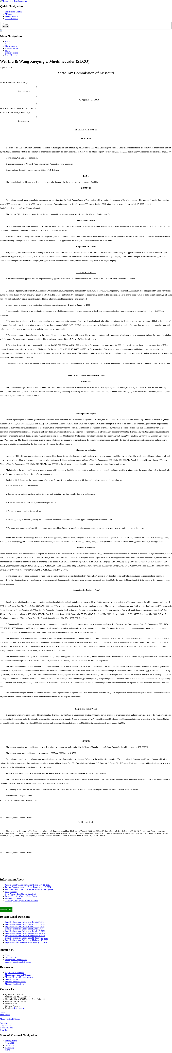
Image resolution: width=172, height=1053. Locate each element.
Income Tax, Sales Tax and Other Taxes (21, 896)
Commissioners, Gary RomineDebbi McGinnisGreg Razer (6, 1026)
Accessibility (10, 1043)
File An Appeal (11, 46)
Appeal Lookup (11, 48)
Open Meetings (11, 55)
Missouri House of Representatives (19, 977)
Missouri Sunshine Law (14, 984)
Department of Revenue (14, 973)
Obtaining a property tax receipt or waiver (21, 901)
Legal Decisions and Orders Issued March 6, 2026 (25, 936)
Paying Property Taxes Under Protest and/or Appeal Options (29, 889)
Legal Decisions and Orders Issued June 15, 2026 (24, 926)
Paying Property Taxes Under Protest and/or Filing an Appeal (24, 905)
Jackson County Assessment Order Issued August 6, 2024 (28, 887)
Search (5, 27)
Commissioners (11, 957)
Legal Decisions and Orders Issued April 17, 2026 (25, 931)
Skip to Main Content (13, 12)
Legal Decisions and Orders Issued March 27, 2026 (25, 933)
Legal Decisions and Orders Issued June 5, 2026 (24, 929)
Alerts (7, 1050)
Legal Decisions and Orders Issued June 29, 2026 (24, 924)
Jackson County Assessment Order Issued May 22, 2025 (27, 885)
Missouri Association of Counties (18, 975)
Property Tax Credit (13, 898)
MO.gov (8, 14)
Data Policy (9, 1047)
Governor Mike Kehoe (5, 1013)
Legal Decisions (11, 53)
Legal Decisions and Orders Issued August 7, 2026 (25, 922)
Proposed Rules (6, 909)
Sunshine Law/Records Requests (18, 962)
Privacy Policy (11, 1041)
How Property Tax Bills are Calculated (20, 894)
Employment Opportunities (16, 960)
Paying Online (10, 892)
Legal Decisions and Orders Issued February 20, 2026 (26, 938)
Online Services (11, 19)
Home (7, 41)
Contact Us (9, 1045)
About (7, 44)
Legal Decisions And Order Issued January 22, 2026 (26, 942)
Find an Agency (11, 16)
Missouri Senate (11, 979)
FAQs (7, 50)
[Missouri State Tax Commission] (13, 1)
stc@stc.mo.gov (17, 1008)
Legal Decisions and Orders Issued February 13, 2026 (26, 940)
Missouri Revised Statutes (15, 982)
